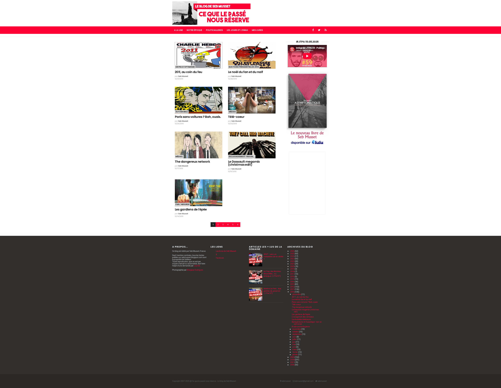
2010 (292, 292)
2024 (292, 256)
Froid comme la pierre (301, 327)
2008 (292, 360)
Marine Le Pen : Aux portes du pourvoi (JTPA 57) (272, 291)
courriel (197, 266)
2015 (292, 279)
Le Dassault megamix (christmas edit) (244, 163)
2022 (292, 261)
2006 (292, 365)
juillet (294, 339)
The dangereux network (192, 161)
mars (294, 349)
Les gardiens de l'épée (191, 209)
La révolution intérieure (301, 319)
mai (294, 344)
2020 (292, 266)
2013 (292, 284)
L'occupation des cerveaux (303, 317)
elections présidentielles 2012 (244, 67)
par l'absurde (182, 204)
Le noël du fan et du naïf (245, 72)
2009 (292, 357)
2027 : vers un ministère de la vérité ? (273, 256)
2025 (292, 254)
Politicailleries (214, 30)
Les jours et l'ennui (237, 30)
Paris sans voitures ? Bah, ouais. (198, 116)
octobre (295, 332)
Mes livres (257, 30)
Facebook (220, 258)
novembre (296, 329)
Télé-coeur (236, 116)
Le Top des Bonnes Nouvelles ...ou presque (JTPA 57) (272, 273)
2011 (292, 289)
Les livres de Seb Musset (226, 251)
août (294, 337)
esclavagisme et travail (241, 156)
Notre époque (194, 30)
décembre (296, 294)
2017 (292, 274)
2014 (292, 282)
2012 (292, 287)
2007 (292, 362)
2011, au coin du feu (188, 72)
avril (294, 347)
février (295, 352)
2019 (292, 269)
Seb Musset (183, 76)
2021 (292, 264)
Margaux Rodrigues (195, 270)
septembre (297, 334)
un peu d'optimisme (185, 67)
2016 (292, 277)
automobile (181, 111)
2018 (292, 271)
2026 (292, 251)
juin (294, 342)
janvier (295, 355)
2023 (292, 259)
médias (232, 111)
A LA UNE (178, 30)
